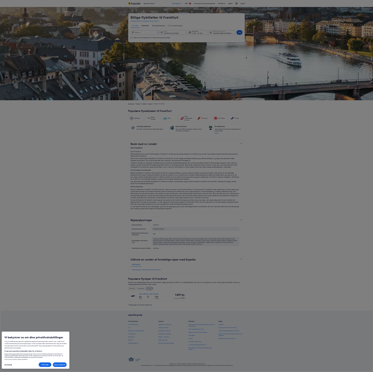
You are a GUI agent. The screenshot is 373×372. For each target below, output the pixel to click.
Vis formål (8, 365)
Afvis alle (44, 365)
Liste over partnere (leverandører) (15, 359)
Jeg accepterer (59, 365)
